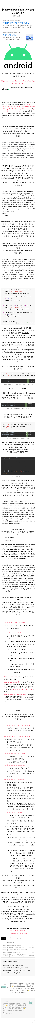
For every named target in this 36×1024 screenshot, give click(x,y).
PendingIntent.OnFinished (12, 633)
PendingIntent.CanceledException (15, 622)
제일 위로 (33, 1021)
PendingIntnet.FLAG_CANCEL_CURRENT (17, 736)
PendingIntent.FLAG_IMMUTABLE (15, 779)
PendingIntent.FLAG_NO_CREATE (15, 753)
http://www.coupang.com (10, 20)
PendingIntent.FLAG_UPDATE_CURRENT (17, 725)
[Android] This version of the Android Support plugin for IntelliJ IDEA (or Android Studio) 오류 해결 (14, 955)
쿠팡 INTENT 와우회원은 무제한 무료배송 (16, 23)
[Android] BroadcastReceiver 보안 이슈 (11, 945)
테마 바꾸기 (29, 1021)
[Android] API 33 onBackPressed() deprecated (13, 947)
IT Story (5, 1002)
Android (18, 7)
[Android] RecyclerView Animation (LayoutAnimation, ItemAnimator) (18, 970)
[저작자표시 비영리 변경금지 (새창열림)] (19, 938)
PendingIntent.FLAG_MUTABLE (14, 812)
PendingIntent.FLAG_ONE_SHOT (14, 765)
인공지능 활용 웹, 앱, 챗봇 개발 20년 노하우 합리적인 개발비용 (12, 38)
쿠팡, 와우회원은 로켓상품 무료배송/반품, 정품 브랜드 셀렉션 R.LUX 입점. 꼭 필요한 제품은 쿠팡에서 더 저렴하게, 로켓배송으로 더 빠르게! (17, 26)
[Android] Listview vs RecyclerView (10, 952)
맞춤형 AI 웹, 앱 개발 (9, 35)
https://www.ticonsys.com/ (10, 32)
